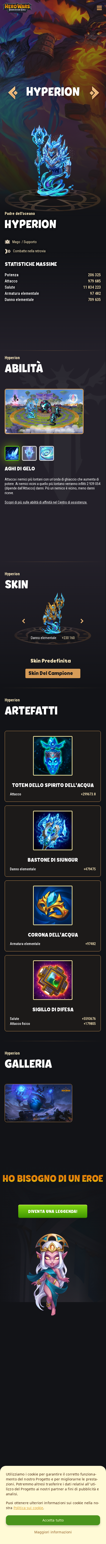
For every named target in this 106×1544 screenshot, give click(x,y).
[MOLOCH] (93, 93)
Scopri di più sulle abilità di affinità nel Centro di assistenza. (46, 502)
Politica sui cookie (28, 1507)
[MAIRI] (12, 93)
